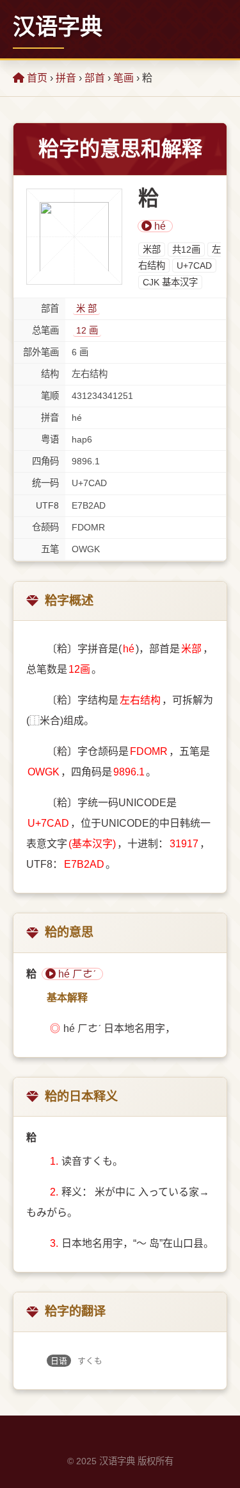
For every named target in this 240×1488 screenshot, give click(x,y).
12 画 (87, 330)
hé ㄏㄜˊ (76, 973)
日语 (59, 1360)
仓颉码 (45, 527)
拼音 (66, 77)
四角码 (45, 461)
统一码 (45, 483)
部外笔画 (41, 352)
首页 (35, 77)
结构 (50, 374)
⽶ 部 (86, 308)
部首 (94, 77)
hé (159, 226)
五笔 (50, 549)
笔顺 (50, 396)
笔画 (123, 77)
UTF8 (47, 505)
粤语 (50, 439)
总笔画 (45, 330)
